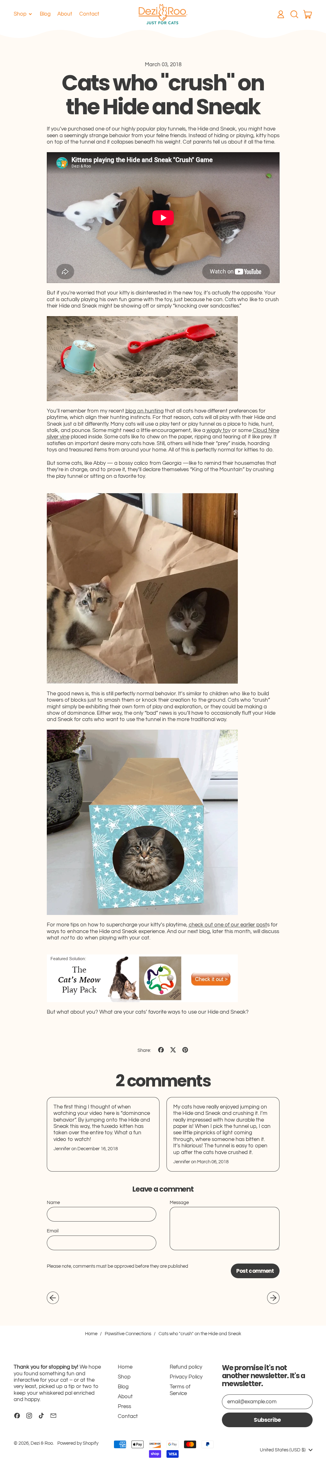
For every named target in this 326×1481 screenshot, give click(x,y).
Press (124, 1406)
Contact (89, 14)
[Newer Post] (273, 1298)
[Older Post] (53, 1298)
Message (179, 1202)
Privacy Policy (186, 1377)
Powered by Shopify (77, 1443)
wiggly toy (218, 430)
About (64, 14)
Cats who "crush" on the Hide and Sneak (200, 1333)
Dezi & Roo (42, 1443)
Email (53, 1231)
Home (91, 1333)
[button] (294, 14)
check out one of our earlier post (228, 925)
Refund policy (186, 1367)
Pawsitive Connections (128, 1333)
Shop (124, 1377)
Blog (45, 14)
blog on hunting (144, 411)
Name (53, 1202)
